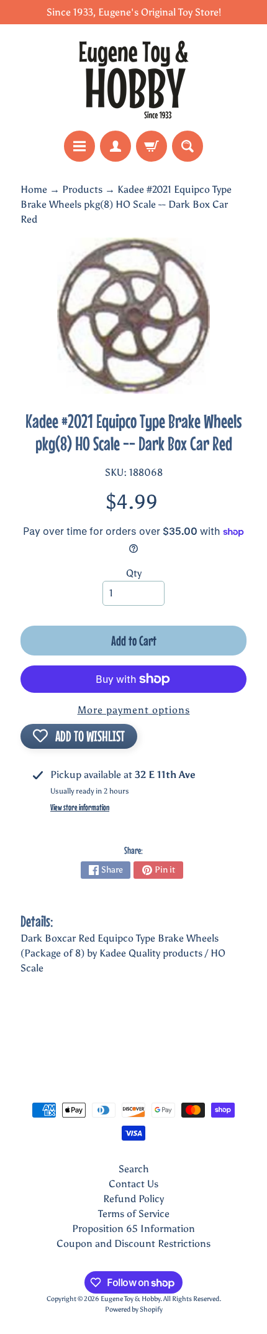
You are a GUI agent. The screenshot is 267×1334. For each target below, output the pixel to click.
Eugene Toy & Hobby (130, 1298)
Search (134, 1169)
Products (82, 189)
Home (33, 189)
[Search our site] (187, 146)
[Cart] (151, 146)
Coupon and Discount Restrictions (133, 1243)
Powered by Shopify (134, 1309)
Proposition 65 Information (133, 1228)
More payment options (134, 710)
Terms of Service (134, 1214)
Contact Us (133, 1184)
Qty (134, 573)
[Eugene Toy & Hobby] (133, 77)
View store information (79, 807)
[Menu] (79, 146)
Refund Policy (133, 1199)
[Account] (115, 146)
